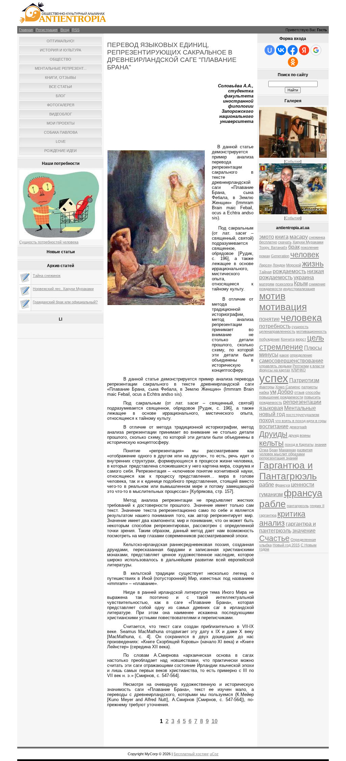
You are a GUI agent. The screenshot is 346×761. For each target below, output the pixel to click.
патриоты (309, 387)
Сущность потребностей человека (48, 242)
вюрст (301, 339)
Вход (64, 30)
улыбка (265, 545)
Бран (273, 450)
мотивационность (311, 331)
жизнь (313, 263)
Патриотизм (304, 380)
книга (282, 237)
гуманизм (271, 494)
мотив (272, 296)
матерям (266, 284)
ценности (302, 484)
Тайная (265, 272)
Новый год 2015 (286, 545)
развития (305, 450)
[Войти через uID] (270, 50)
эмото (266, 237)
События (292, 161)
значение (304, 531)
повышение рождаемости (281, 397)
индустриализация (299, 289)
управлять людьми (275, 366)
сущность (300, 327)
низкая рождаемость (291, 274)
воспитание (274, 426)
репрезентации (302, 402)
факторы (266, 387)
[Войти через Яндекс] (304, 50)
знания (320, 444)
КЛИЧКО (298, 370)
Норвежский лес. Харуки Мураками (63, 289)
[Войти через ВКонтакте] (281, 50)
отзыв (299, 392)
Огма (263, 450)
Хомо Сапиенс (287, 387)
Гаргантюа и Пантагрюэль (288, 470)
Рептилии (301, 366)
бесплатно (268, 242)
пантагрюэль (298, 506)
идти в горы (316, 421)
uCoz (214, 754)
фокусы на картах (274, 370)
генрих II (317, 506)
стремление (281, 347)
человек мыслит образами (282, 454)
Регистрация (46, 30)
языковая (271, 408)
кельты (271, 443)
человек (304, 254)
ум (273, 392)
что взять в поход (290, 421)
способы (312, 392)
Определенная (303, 540)
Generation (280, 256)
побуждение (269, 339)
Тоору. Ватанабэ (273, 247)
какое (284, 355)
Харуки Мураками (308, 242)
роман (264, 256)
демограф (298, 427)
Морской (293, 265)
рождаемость (289, 271)
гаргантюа (267, 515)
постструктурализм (302, 415)
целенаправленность (277, 331)
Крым (301, 283)
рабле (266, 484)
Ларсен (265, 265)
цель (315, 337)
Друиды (273, 434)
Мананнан (287, 450)
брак (294, 247)
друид (294, 435)
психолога (284, 284)
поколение (310, 247)
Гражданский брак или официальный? (65, 302)
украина (304, 277)
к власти (317, 366)
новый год (272, 414)
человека (301, 317)
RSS (75, 30)
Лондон (279, 265)
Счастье (274, 538)
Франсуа (282, 485)
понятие (269, 319)
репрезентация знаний (278, 458)
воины (305, 435)
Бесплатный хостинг (191, 754)
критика (291, 513)
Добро (285, 392)
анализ (272, 523)
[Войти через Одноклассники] (293, 62)
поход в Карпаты (299, 444)
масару (299, 237)
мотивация (283, 307)
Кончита (288, 339)
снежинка (317, 237)
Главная (26, 30)
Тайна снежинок (46, 276)
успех (273, 378)
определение (301, 355)
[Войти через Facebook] (293, 50)
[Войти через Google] (316, 50)
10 (215, 721)
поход (266, 420)
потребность (275, 326)
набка (264, 392)
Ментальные (300, 408)
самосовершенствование (291, 361)
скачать (285, 242)
